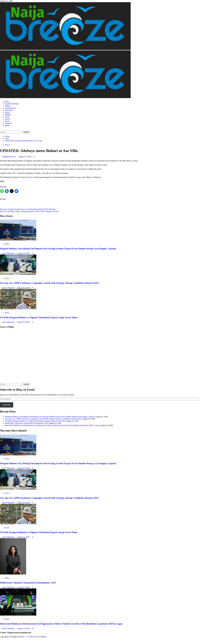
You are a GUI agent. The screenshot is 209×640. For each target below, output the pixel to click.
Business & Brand (12, 104)
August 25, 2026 (23, 322)
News (7, 102)
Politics (7, 106)
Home (7, 121)
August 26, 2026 (23, 253)
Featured (8, 123)
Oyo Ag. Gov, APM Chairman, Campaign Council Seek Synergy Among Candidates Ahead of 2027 (49, 283)
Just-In (7, 119)
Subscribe (6, 405)
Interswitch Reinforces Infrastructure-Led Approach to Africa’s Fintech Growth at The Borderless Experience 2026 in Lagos (52, 425)
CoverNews (30, 637)
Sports (7, 112)
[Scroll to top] (0, 639)
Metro (7, 125)
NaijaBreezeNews (9, 157)
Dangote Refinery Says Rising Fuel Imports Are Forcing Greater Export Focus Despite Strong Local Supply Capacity (58, 248)
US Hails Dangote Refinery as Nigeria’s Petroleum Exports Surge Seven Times (38, 317)
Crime (7, 117)
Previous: (28, 209)
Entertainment (10, 108)
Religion (8, 115)
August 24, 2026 (23, 628)
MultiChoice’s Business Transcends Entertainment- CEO (26, 423)
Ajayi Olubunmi (8, 253)
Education (9, 110)
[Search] (0, 130)
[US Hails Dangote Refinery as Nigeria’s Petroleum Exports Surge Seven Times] (18, 309)
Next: (29, 211)
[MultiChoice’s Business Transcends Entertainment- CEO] (13, 574)
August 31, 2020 (25, 157)
